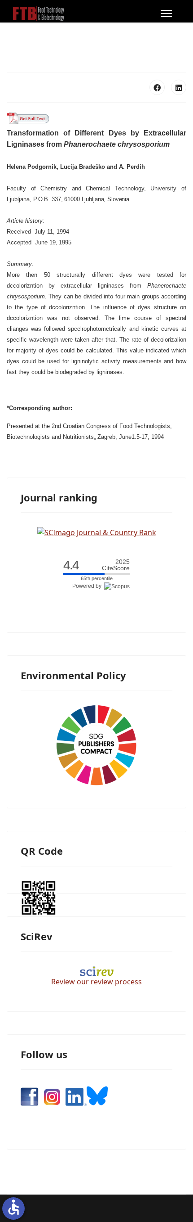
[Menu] (166, 13)
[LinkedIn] (178, 87)
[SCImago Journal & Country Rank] (96, 532)
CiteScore (116, 565)
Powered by (88, 586)
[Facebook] (157, 87)
